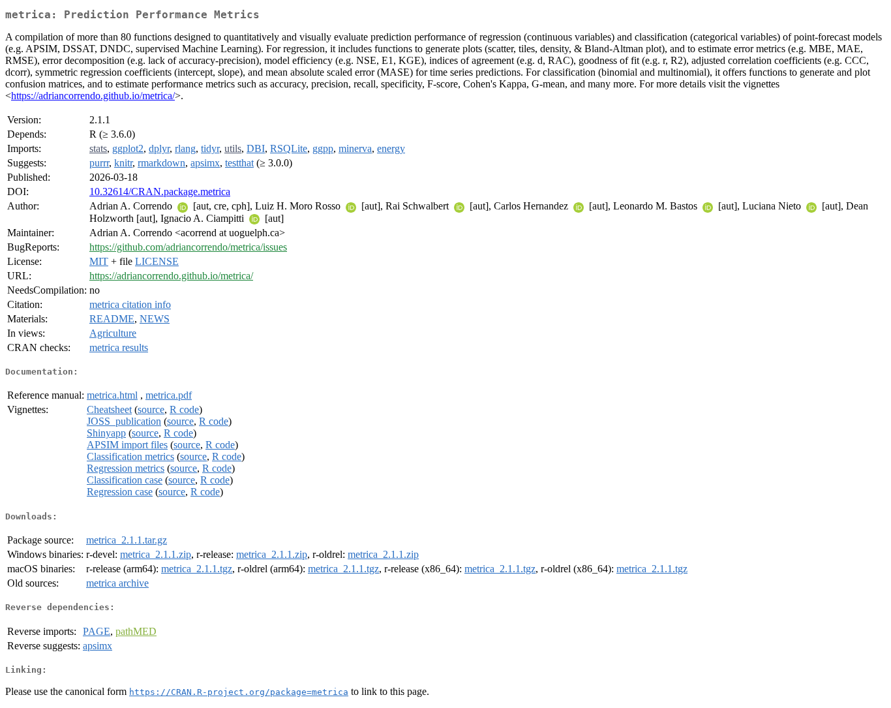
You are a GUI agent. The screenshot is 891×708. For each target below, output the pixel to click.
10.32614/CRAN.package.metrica (159, 191)
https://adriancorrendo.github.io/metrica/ (93, 95)
